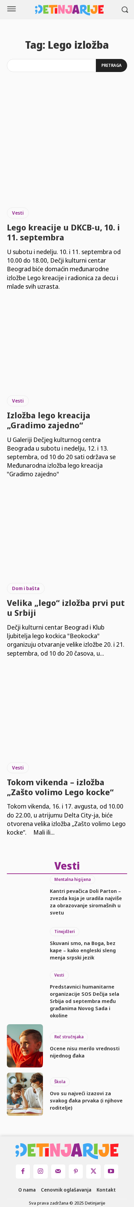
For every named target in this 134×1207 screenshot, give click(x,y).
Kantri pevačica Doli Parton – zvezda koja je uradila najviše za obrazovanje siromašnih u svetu (86, 901)
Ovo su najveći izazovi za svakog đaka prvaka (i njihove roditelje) (86, 1100)
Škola (59, 1082)
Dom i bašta (26, 588)
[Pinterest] (76, 1171)
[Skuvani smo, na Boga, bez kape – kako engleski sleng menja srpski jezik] (25, 944)
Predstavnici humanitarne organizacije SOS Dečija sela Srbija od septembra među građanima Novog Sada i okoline (84, 1001)
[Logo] (69, 10)
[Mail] (58, 1171)
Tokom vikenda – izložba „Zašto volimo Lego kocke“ (60, 787)
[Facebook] (23, 1171)
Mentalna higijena (72, 879)
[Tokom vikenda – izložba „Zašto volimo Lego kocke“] (67, 710)
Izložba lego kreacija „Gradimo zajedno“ (48, 420)
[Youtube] (111, 1171)
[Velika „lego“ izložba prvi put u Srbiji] (67, 531)
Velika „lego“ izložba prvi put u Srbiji (66, 607)
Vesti (18, 213)
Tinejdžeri (64, 931)
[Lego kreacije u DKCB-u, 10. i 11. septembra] (67, 155)
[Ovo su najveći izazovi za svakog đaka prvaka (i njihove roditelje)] (25, 1094)
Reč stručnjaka (68, 1037)
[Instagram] (40, 1171)
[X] (93, 1171)
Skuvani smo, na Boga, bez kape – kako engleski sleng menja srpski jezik (83, 950)
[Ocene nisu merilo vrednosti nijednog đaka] (25, 1045)
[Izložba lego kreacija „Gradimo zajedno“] (67, 343)
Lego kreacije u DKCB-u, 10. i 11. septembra (63, 232)
